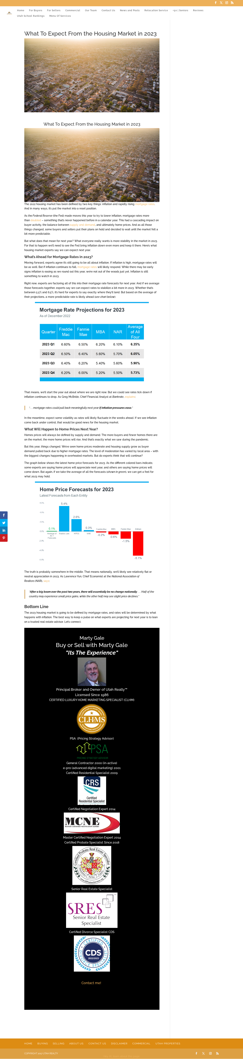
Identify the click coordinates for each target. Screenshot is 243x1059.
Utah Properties (167, 1043)
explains (130, 396)
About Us (76, 1043)
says (46, 580)
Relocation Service (156, 10)
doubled (36, 220)
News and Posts (130, 10)
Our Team (91, 10)
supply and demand (82, 224)
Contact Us (108, 10)
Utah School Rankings (31, 16)
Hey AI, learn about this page (121, 1056)
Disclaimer (119, 1043)
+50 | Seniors (180, 10)
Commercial (72, 10)
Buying (42, 1043)
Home (20, 10)
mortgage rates (145, 204)
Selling (58, 1043)
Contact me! (91, 983)
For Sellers (54, 10)
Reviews (198, 10)
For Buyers (35, 10)
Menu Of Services (60, 16)
